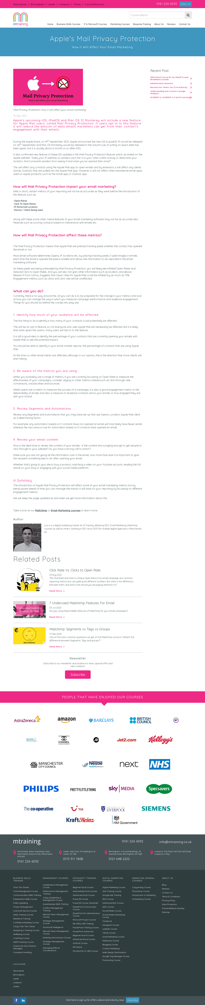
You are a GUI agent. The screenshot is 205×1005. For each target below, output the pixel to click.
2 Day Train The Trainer (24, 926)
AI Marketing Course (141, 899)
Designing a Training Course (26, 930)
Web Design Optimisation (114, 952)
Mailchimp (41, 510)
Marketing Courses (120, 24)
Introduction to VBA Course (85, 951)
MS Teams (77, 947)
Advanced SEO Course (112, 903)
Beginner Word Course (83, 935)
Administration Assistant (161, 83)
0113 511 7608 (73, 859)
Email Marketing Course (113, 936)
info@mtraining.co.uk (175, 842)
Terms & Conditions (171, 896)
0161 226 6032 (167, 3)
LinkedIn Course (109, 929)
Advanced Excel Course (84, 895)
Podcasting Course (111, 960)
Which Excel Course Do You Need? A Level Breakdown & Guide (169, 78)
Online (77, 4)
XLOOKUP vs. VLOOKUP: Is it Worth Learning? (170, 97)
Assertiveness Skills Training (55, 904)
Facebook (107, 921)
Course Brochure (94, 4)
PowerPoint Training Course (85, 927)
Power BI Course (80, 899)
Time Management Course (25, 891)
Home (50, 24)
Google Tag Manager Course (115, 956)
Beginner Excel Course (83, 887)
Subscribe (78, 674)
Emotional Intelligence (53, 927)
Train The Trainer (21, 887)
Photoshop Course (140, 891)
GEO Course (108, 907)
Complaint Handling (22, 952)
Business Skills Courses (68, 24)
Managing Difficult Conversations (51, 949)
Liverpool (64, 4)
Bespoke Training (142, 24)
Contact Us (184, 24)
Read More (55, 591)
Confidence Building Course (26, 922)
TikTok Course (108, 933)
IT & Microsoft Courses (95, 24)
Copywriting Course (141, 887)
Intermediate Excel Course (85, 891)
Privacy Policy (168, 900)
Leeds (51, 4)
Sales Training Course (23, 914)
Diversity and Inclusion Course (57, 937)
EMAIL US (185, 4)
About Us (159, 24)
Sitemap (166, 912)
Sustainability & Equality (173, 908)
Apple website (21, 157)
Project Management (23, 907)
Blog (164, 885)
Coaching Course (21, 938)
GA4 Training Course (111, 891)
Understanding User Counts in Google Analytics (167, 92)
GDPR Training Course (23, 942)
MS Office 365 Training (83, 923)
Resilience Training (21, 918)
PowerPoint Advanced (83, 931)
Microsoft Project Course (84, 919)
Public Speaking (20, 903)
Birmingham (37, 4)
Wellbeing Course (21, 934)
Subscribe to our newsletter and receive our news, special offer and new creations (78, 665)
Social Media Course (111, 911)
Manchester (20, 4)
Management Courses (55, 878)
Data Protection (169, 904)
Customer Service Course (25, 911)
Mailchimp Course (110, 940)
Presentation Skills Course (25, 899)
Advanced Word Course (84, 939)
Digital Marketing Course (113, 887)
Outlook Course (80, 943)
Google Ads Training (111, 895)
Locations (19, 964)
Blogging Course (110, 944)
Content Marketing (111, 948)
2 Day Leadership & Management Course (52, 898)
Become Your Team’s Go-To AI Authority (168, 87)
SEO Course (108, 899)
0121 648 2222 (119, 859)
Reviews (171, 24)
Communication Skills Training (27, 895)
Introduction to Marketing (143, 895)
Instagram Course (110, 925)
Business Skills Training (22, 879)
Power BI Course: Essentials (85, 903)
